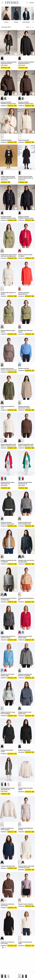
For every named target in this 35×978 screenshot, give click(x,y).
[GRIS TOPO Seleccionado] (2, 365)
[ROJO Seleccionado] (19, 251)
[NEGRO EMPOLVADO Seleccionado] (19, 518)
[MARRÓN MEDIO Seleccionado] (19, 440)
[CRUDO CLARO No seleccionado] (22, 440)
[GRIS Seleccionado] (2, 708)
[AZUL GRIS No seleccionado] (5, 98)
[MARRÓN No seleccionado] (5, 784)
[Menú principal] (2, 2)
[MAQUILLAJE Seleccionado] (19, 594)
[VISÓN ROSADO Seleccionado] (19, 824)
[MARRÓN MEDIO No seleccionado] (5, 440)
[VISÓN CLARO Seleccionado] (2, 289)
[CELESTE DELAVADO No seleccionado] (22, 632)
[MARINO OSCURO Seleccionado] (19, 556)
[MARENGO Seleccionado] (2, 632)
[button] (5, 947)
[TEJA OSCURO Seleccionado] (19, 403)
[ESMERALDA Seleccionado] (19, 478)
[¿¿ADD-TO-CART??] (16, 53)
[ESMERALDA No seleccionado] (5, 478)
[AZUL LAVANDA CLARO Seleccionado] (19, 365)
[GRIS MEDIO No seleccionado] (22, 556)
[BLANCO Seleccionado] (19, 938)
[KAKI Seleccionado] (2, 403)
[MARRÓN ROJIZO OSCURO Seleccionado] (2, 98)
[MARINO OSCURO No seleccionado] (5, 594)
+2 (8, 98)
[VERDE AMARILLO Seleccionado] (2, 251)
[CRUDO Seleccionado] (2, 136)
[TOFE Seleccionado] (2, 556)
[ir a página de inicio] (11, 2)
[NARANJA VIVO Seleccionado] (19, 289)
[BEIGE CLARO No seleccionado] (8, 784)
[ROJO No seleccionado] (22, 478)
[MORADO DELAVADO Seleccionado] (19, 900)
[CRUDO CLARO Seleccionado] (2, 440)
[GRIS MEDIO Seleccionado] (2, 594)
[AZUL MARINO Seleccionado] (2, 862)
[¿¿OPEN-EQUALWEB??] (4, 947)
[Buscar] (27, 3)
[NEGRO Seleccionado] (2, 58)
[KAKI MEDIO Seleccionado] (2, 784)
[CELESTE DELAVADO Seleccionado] (2, 670)
